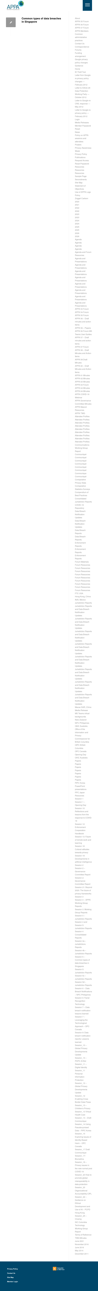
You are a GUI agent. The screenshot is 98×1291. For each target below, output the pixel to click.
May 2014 (79, 1250)
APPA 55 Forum (82, 21)
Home (77, 68)
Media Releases (82, 122)
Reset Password (82, 163)
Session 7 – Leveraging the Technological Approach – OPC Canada (82, 1023)
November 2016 (82, 1244)
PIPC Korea (80, 782)
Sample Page (81, 176)
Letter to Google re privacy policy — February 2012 (83, 113)
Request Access (82, 160)
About (77, 18)
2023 (77, 214)
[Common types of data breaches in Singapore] (11, 22)
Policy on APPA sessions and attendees (81, 138)
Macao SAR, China (83, 707)
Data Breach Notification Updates (80, 514)
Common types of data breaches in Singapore (41, 20)
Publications (80, 157)
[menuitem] (87, 5)
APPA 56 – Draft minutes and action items (83, 321)
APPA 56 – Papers (83, 328)
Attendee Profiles (82, 416)
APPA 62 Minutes (82, 378)
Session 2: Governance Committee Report (82, 880)
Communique (80, 473)
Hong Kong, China (83, 596)
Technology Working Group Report (81, 1228)
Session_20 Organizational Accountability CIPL (83, 1190)
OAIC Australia (81, 726)
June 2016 (79, 1247)
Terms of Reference (83, 1234)
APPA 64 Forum (82, 384)
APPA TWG (80, 413)
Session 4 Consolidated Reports (80, 934)
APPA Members (81, 31)
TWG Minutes (81, 1238)
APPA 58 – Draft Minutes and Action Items (83, 353)
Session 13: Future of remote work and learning (83, 839)
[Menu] (87, 5)
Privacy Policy (81, 154)
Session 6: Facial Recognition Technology (82, 1000)
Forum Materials (82, 561)
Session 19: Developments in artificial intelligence (83, 858)
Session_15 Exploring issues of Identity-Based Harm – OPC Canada (83, 1140)
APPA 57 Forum (82, 27)
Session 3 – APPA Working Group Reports (83, 902)
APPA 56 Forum (82, 24)
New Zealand (80, 719)
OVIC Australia (81, 757)
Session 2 (79, 865)
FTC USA (79, 593)
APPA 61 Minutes (82, 375)
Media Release (81, 710)
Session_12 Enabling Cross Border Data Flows (83, 1098)
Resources (79, 166)
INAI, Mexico (80, 599)
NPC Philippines (82, 723)
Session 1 (79, 798)
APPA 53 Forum (82, 309)
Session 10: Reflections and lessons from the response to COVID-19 (83, 814)
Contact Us (79, 43)
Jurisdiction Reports (83, 602)
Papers (78, 760)
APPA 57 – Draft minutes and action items (83, 340)
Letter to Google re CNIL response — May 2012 (83, 103)
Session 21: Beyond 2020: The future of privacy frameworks (83, 890)
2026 (77, 233)
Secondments (81, 179)
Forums (78, 49)
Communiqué (80, 454)
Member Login (12, 1281)
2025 (77, 226)
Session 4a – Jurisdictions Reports (80, 944)
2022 (77, 207)
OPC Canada (80, 751)
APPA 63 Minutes (82, 381)
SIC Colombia (81, 1222)
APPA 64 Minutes (82, 388)
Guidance (79, 65)
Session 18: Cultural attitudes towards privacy (82, 849)
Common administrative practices (81, 37)
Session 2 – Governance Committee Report (82, 871)
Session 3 (79, 896)
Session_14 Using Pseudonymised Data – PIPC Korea (83, 1127)
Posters (78, 144)
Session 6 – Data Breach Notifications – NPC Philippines (83, 991)
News (77, 132)
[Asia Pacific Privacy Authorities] (15, 5)
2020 (77, 201)
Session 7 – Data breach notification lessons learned (82, 1010)
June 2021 (79, 1241)
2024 (77, 220)
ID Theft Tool (80, 72)
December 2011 (82, 1253)
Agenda (78, 239)
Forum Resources (82, 564)
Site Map (78, 182)
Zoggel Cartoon (81, 198)
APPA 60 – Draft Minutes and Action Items (83, 369)
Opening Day (80, 754)
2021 (77, 204)
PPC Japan (80, 792)
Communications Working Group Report (82, 448)
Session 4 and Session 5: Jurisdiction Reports (83, 925)
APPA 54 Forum (82, 312)
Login (77, 119)
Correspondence (82, 46)
